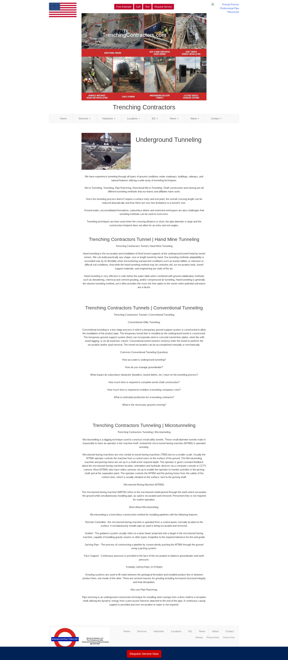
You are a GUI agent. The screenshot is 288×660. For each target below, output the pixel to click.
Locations (132, 118)
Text (147, 6)
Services (83, 118)
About (193, 118)
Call (138, 6)
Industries (108, 118)
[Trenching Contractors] (80, 640)
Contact (215, 118)
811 (154, 118)
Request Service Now (144, 653)
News (173, 118)
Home (63, 118)
